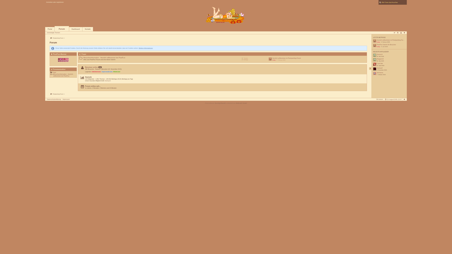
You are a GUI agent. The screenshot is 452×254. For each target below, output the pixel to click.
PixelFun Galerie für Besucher (386, 45)
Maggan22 (380, 59)
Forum (62, 29)
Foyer (54, 72)
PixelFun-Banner (59, 54)
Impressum (66, 99)
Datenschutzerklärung (54, 99)
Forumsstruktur (59, 69)
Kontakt (88, 29)
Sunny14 (108, 81)
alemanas (380, 72)
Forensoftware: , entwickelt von (226, 103)
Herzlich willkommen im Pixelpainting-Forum (286, 58)
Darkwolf (379, 68)
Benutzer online (91, 67)
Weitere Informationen (146, 48)
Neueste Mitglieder (381, 52)
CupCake (380, 63)
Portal (50, 29)
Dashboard (76, 29)
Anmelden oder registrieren (55, 2)
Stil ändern (379, 99)
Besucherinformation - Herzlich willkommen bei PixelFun (63, 75)
